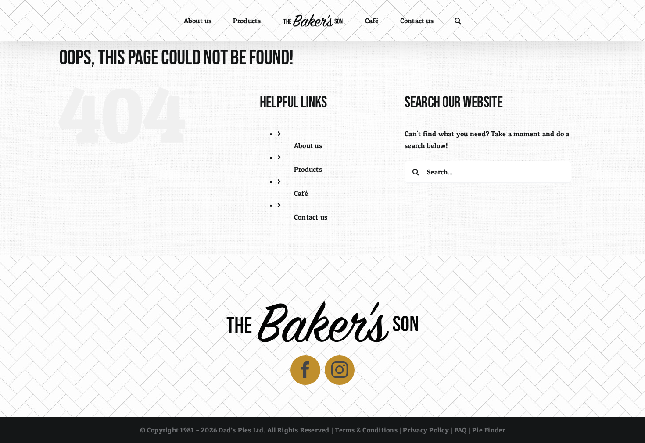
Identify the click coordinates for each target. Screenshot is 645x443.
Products (308, 169)
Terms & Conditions (366, 429)
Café (301, 193)
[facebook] (305, 370)
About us (308, 145)
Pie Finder (488, 429)
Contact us (310, 217)
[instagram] (340, 370)
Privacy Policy (425, 429)
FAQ (461, 429)
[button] (427, 20)
